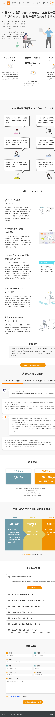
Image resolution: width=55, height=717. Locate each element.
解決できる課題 (21, 3)
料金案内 (38, 3)
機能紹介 (28, 3)
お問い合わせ (45, 3)
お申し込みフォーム (27, 554)
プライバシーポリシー (16, 696)
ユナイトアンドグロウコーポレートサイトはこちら (13, 714)
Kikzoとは (14, 3)
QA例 (33, 3)
